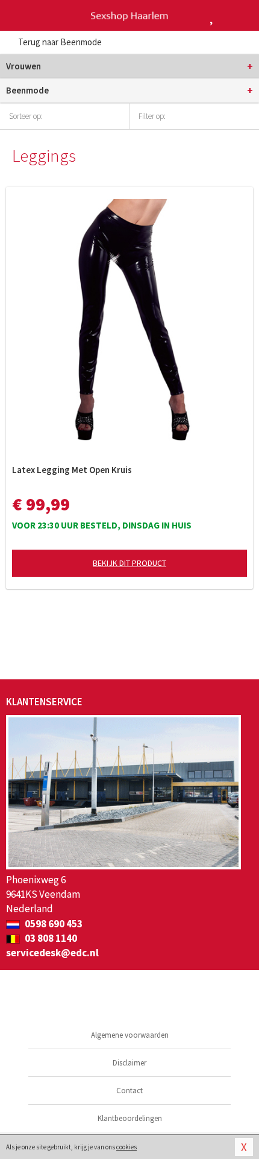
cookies (126, 1147)
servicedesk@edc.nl (52, 952)
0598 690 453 (53, 923)
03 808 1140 (50, 938)
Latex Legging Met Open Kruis (72, 469)
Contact (129, 1090)
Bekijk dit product (129, 562)
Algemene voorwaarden (130, 1035)
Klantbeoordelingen (130, 1118)
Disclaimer (129, 1063)
